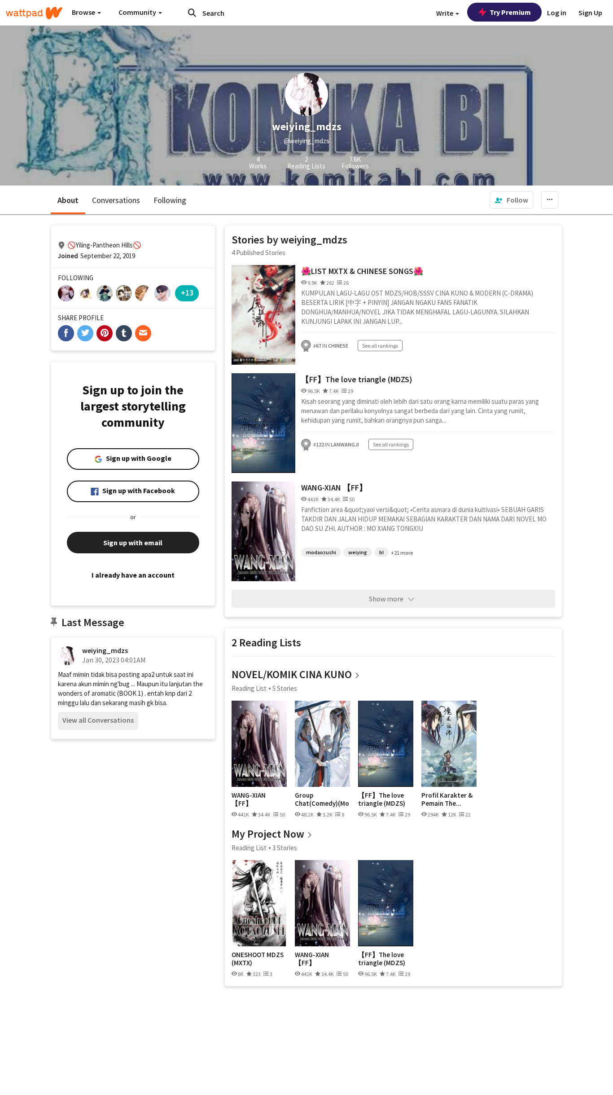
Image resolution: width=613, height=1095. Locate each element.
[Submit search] (192, 12)
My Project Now (268, 834)
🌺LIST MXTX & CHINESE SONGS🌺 (362, 271)
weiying (357, 552)
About (68, 200)
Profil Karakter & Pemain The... (447, 799)
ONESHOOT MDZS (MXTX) (258, 959)
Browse (84, 12)
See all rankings (380, 345)
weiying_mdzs (105, 650)
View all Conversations (98, 719)
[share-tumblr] (124, 333)
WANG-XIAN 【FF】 (334, 487)
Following (169, 200)
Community (138, 12)
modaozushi (321, 552)
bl (381, 552)
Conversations (116, 200)
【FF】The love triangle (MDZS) (356, 379)
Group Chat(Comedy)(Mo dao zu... (322, 799)
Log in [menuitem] (556, 12)
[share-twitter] (85, 333)
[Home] (34, 13)
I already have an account (133, 574)
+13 (187, 292)
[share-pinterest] (104, 333)
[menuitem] (512, 200)
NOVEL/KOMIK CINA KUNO (292, 674)
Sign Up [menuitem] (590, 12)
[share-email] (143, 333)
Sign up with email (132, 542)
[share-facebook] (66, 333)
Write (445, 13)
